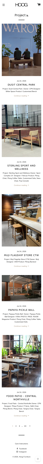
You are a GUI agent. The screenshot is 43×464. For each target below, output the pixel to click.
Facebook (23, 449)
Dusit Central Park (21, 84)
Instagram (23, 452)
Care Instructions (21, 444)
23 (25, 426)
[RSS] (27, 15)
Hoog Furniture (24, 457)
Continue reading (20, 96)
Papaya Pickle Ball (21, 310)
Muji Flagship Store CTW (21, 255)
